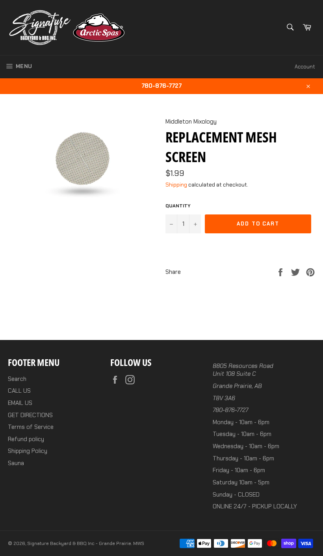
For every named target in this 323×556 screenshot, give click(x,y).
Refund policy (26, 439)
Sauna (16, 463)
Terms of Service (31, 427)
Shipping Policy (27, 451)
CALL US (19, 391)
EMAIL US (20, 403)
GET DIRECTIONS (30, 415)
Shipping (176, 184)
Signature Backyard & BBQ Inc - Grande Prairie (79, 543)
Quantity (178, 206)
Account (305, 66)
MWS (138, 543)
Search (17, 379)
